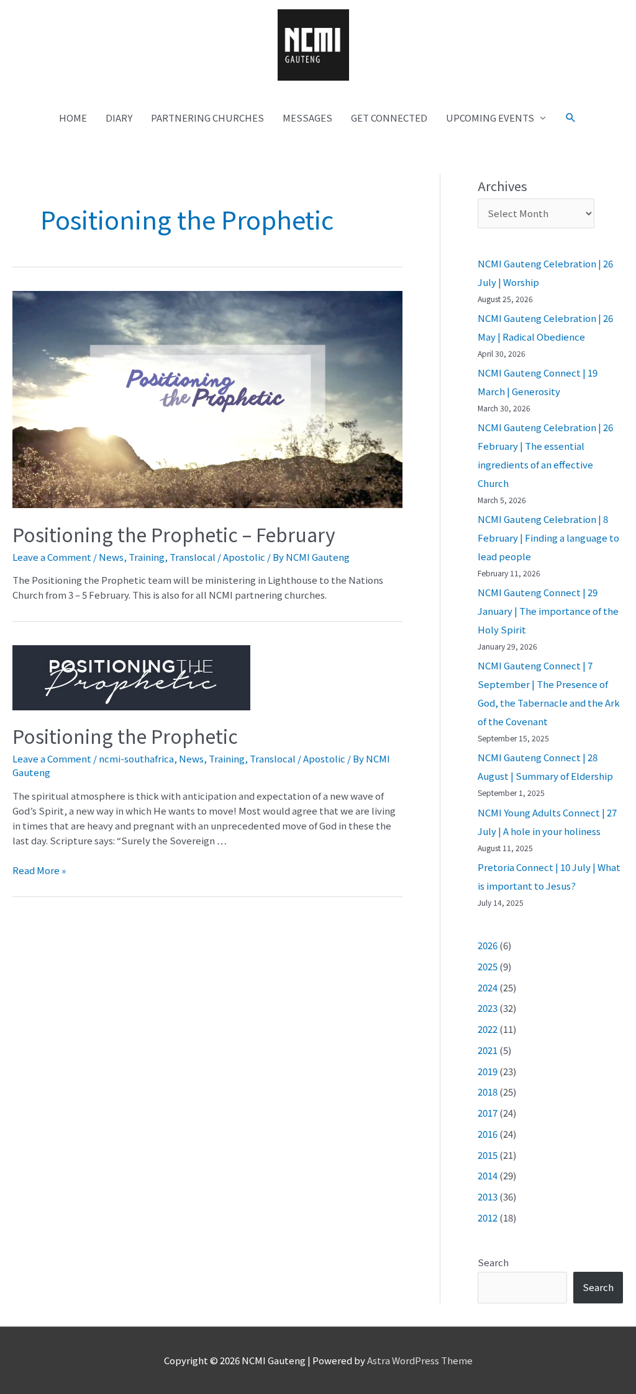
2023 (487, 1007)
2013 (487, 1196)
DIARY (119, 117)
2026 (487, 945)
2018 (487, 1091)
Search (493, 1262)
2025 (487, 966)
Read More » (39, 870)
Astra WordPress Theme (420, 1360)
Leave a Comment (51, 556)
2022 (487, 1028)
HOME (73, 117)
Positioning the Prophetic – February (173, 534)
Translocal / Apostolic (217, 556)
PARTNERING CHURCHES (207, 117)
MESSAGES (307, 117)
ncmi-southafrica (136, 758)
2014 (487, 1175)
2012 (487, 1217)
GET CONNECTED (389, 117)
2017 (487, 1112)
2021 (487, 1050)
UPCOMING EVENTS (490, 117)
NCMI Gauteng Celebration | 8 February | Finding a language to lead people (548, 537)
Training (147, 556)
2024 (487, 987)
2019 (487, 1071)
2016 (487, 1133)
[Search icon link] (571, 118)
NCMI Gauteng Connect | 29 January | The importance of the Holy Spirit (548, 611)
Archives (502, 186)
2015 (487, 1154)
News (111, 556)
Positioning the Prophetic (125, 735)
